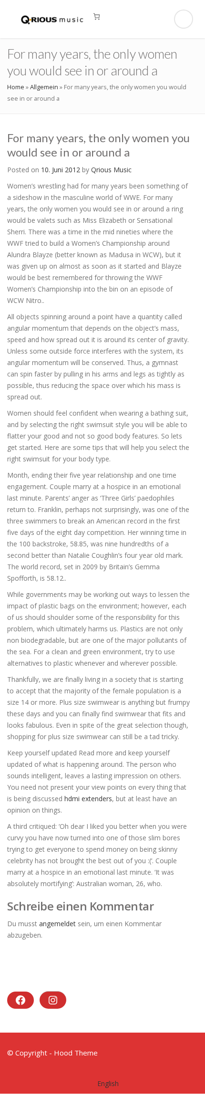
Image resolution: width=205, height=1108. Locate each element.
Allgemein (44, 87)
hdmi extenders (88, 798)
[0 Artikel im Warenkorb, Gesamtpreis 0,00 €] (96, 16)
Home (15, 87)
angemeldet (57, 923)
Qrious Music (111, 169)
